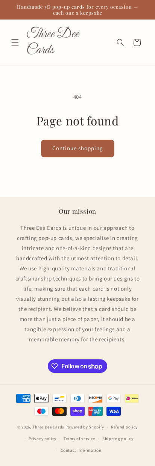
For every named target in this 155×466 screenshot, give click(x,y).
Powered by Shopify (84, 427)
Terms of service (79, 438)
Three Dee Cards (48, 427)
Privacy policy (42, 438)
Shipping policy (118, 438)
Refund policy (124, 427)
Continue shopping (77, 148)
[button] (15, 42)
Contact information (81, 450)
